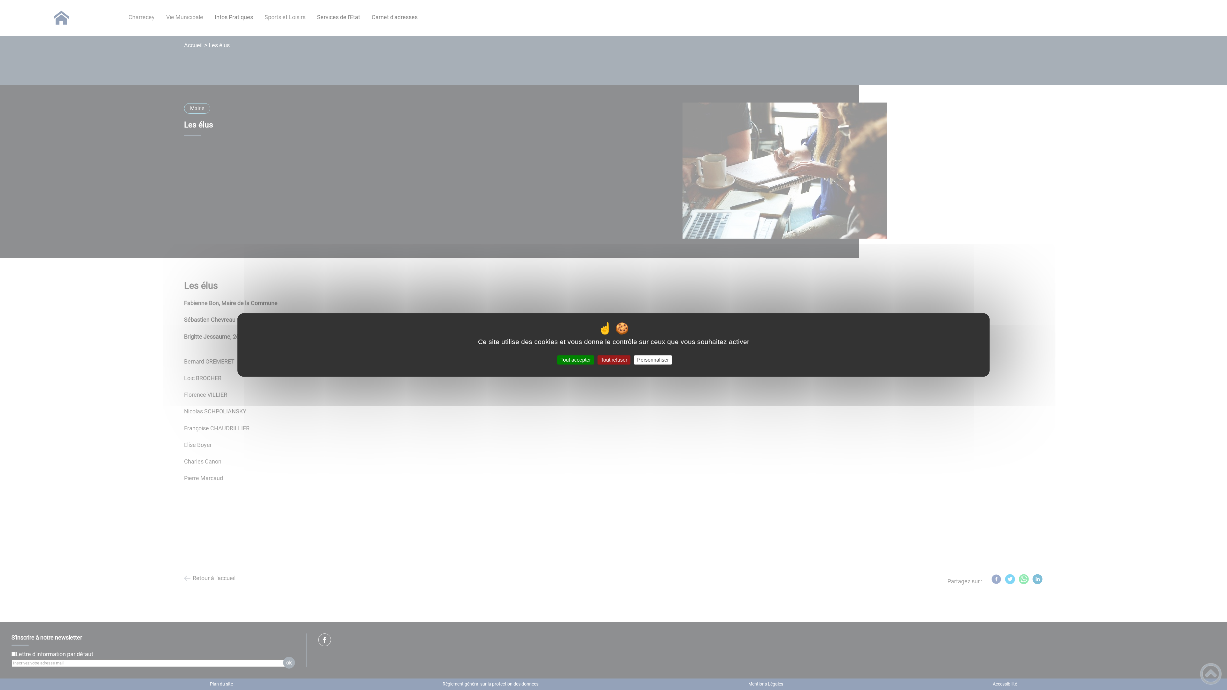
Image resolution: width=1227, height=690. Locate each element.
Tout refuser (614, 360)
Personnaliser (653, 360)
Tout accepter (575, 360)
